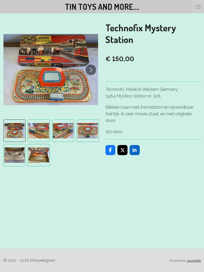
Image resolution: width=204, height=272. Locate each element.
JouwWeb (194, 260)
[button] (14, 131)
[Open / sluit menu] (198, 6)
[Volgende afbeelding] (91, 70)
